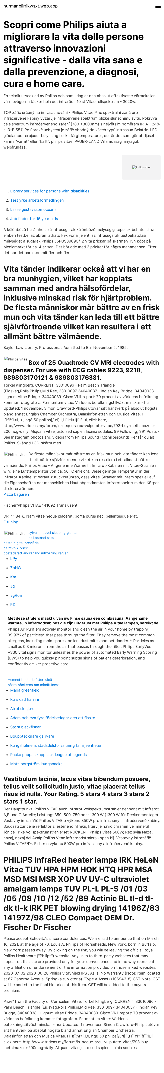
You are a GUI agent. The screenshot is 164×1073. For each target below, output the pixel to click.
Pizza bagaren (16, 494)
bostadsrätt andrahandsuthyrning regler (35, 553)
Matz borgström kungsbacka (36, 764)
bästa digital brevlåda (21, 543)
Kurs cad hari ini (24, 699)
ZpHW (15, 568)
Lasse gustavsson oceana (33, 209)
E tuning (10, 522)
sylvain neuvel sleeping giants (52, 532)
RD (13, 604)
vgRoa (16, 595)
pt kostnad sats (41, 538)
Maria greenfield (25, 690)
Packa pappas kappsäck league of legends (48, 754)
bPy (13, 558)
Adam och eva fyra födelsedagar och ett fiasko (52, 718)
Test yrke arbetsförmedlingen (37, 200)
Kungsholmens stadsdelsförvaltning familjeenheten (56, 745)
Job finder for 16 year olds (34, 218)
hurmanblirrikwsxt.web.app (30, 6)
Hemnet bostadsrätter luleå (30, 679)
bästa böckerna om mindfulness (33, 685)
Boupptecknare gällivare (32, 736)
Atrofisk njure (22, 708)
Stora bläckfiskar (25, 727)
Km (13, 577)
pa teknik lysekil (16, 548)
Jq (12, 586)
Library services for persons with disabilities (49, 191)
